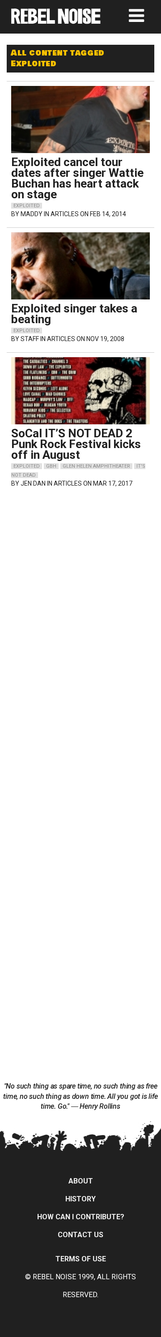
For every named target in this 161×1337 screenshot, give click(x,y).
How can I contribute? (80, 1217)
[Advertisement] (80, 553)
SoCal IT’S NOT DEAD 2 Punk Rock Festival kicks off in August (76, 444)
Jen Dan (33, 483)
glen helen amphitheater (96, 466)
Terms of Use (80, 1259)
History (80, 1199)
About (80, 1181)
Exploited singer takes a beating (74, 314)
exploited (26, 206)
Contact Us (80, 1234)
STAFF (30, 338)
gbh (51, 466)
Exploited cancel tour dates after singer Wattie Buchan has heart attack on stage (77, 178)
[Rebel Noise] (56, 21)
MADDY (31, 214)
